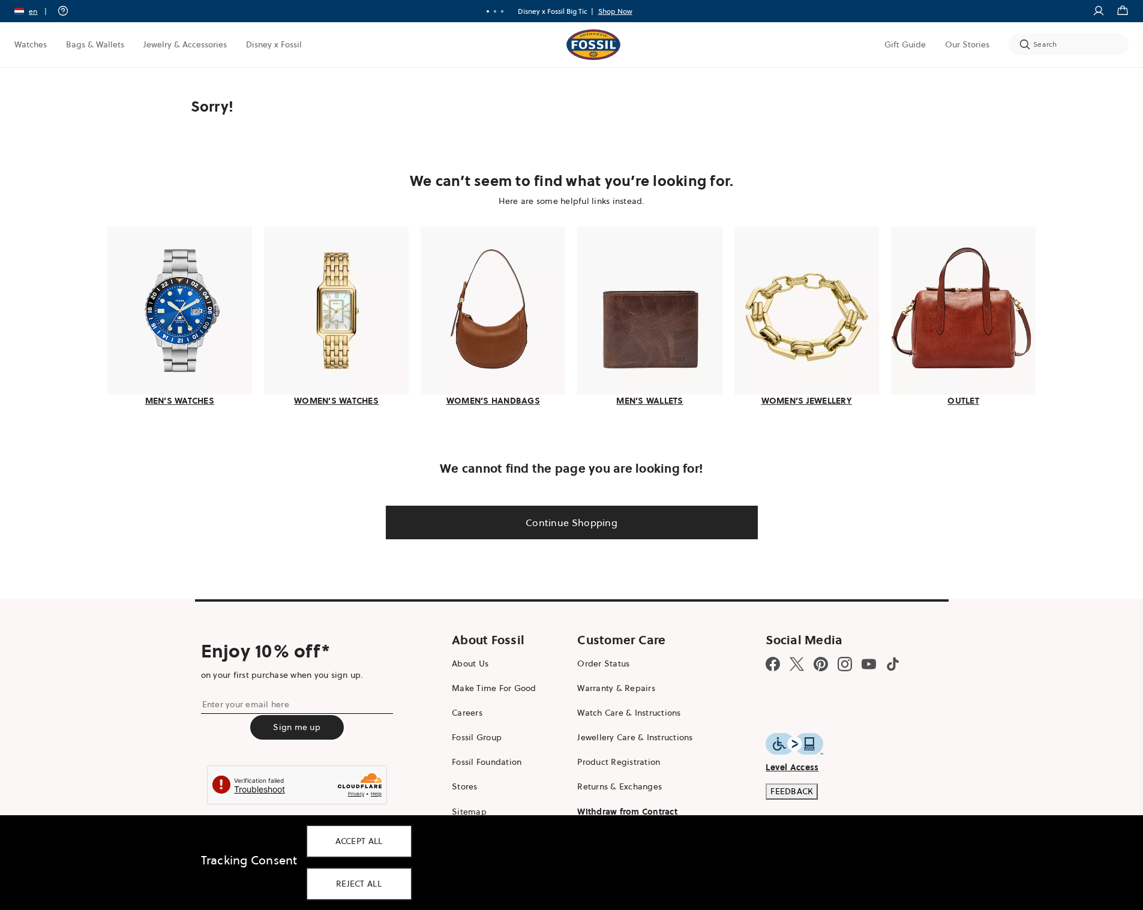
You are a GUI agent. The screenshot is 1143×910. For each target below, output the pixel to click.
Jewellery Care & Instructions (634, 737)
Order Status (603, 663)
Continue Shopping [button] (571, 522)
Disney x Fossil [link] (274, 44)
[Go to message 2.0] (495, 11)
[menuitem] (30, 44)
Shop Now (615, 11)
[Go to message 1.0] (488, 11)
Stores (465, 786)
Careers (467, 713)
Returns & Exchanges (619, 786)
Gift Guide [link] (905, 44)
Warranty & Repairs (616, 688)
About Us (470, 663)
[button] (34, 11)
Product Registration (618, 762)
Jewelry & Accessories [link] (185, 44)
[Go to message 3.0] (502, 11)
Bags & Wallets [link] (95, 44)
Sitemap (469, 812)
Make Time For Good (494, 688)
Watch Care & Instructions (628, 713)
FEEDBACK (791, 791)
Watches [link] (30, 44)
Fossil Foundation (486, 762)
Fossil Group (477, 737)
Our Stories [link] (967, 44)
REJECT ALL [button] (359, 884)
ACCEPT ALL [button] (359, 841)
